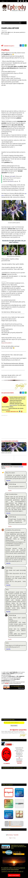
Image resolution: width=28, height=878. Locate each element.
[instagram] (23, 1)
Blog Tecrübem (10, 472)
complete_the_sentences (13, 530)
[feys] (19, 411)
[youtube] (26, 1)
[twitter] (20, 1)
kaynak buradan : (7, 343)
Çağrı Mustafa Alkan (11, 494)
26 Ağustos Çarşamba (18, 730)
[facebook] (18, 1)
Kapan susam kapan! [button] (14, 875)
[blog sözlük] (12, 854)
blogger (24, 464)
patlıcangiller (12, 176)
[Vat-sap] (26, 45)
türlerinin (12, 181)
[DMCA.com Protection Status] (5, 847)
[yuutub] (21, 411)
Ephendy (11, 484)
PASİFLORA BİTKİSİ (6, 452)
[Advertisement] (14, 98)
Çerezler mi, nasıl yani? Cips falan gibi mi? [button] (12, 871)
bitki (8, 181)
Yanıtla (8, 480)
